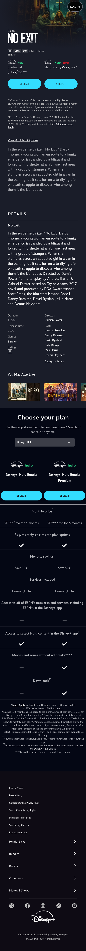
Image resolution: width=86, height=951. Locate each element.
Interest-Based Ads (18, 832)
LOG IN (75, 6)
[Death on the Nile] (60, 392)
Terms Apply (18, 705)
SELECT (24, 83)
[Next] (79, 391)
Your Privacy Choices (19, 825)
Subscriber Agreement (20, 818)
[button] (43, 841)
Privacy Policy (15, 795)
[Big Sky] (24, 392)
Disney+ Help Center (44, 748)
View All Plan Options (23, 140)
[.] (11, 905)
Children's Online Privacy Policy (24, 803)
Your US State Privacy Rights (22, 810)
